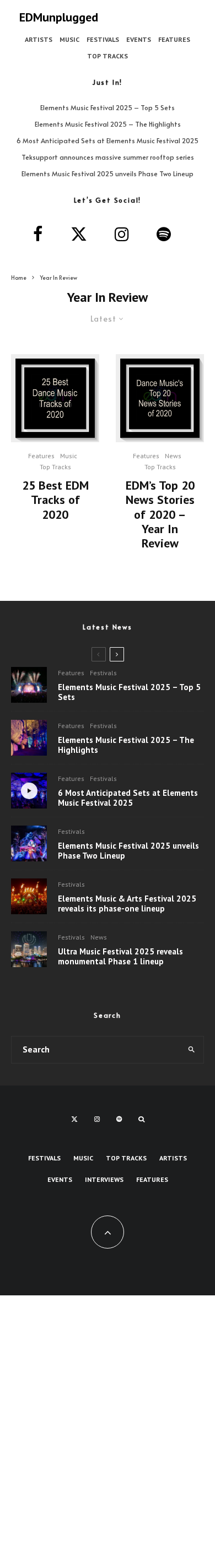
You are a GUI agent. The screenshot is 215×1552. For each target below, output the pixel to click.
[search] (191, 1050)
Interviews (104, 1179)
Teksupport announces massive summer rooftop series (108, 157)
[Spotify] (119, 1119)
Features (174, 39)
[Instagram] (97, 1119)
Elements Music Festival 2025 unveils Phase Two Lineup (108, 173)
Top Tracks (107, 56)
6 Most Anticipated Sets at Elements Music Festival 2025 (107, 140)
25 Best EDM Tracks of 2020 (55, 500)
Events (138, 39)
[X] (74, 1119)
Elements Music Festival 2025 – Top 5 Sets (107, 107)
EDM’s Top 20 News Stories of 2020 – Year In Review (160, 514)
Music (69, 39)
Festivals (103, 39)
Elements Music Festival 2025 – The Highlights (108, 124)
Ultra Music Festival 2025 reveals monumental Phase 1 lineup (120, 957)
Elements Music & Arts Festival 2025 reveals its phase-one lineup (127, 904)
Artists (38, 39)
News (173, 456)
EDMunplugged (58, 17)
